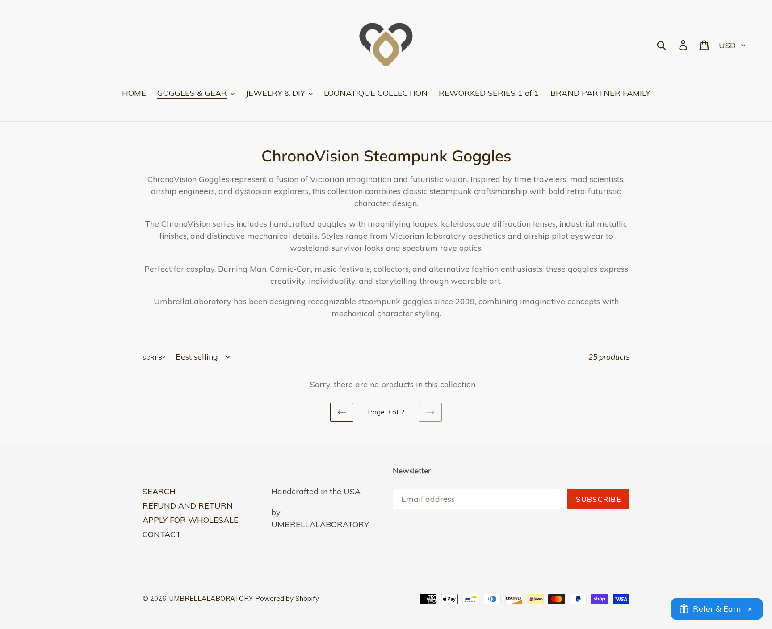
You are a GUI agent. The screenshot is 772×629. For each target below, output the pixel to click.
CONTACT (162, 534)
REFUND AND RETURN (188, 506)
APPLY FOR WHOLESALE (191, 520)
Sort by (154, 357)
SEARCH (159, 491)
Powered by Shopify (287, 598)
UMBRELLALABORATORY (211, 598)
